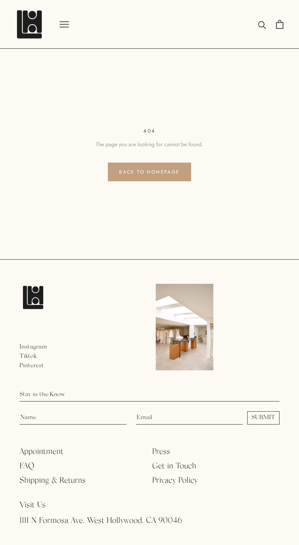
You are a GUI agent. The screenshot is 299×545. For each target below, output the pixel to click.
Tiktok (28, 356)
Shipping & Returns (52, 481)
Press (161, 452)
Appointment (41, 452)
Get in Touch (174, 466)
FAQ (26, 466)
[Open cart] (279, 24)
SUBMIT (263, 417)
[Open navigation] (64, 24)
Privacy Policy (175, 481)
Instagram (33, 347)
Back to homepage (149, 171)
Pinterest (31, 366)
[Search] (262, 24)
